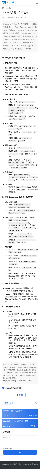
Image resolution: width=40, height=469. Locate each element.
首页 (3, 8)
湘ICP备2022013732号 (26, 464)
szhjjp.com (21, 466)
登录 (4, 449)
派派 (3, 17)
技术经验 (23, 17)
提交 (20, 452)
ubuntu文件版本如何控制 (13, 388)
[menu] (36, 3)
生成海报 (8, 403)
